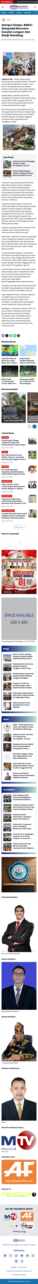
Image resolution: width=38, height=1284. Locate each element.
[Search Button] (35, 7)
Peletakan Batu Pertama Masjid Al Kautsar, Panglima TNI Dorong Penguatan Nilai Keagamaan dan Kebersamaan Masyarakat (23, 666)
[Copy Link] (18, 335)
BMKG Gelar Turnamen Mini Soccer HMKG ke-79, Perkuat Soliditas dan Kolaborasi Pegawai (10, 381)
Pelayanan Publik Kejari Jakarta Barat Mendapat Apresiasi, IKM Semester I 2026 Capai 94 (14, 501)
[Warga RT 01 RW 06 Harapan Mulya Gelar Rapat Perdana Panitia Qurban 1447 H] (7, 686)
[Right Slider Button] (36, 13)
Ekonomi (28, 13)
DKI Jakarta (7, 481)
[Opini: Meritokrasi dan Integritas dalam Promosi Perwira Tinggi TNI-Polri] (7, 767)
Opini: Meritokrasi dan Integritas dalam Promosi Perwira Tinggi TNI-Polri (23, 766)
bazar (5, 452)
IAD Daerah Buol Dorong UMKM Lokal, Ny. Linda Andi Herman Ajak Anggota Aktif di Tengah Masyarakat (14, 457)
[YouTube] (22, 1256)
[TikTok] (33, 1256)
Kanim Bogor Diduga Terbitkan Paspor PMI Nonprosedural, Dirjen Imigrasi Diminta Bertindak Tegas (14, 442)
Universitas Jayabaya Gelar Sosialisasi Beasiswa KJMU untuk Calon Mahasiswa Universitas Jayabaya (22, 826)
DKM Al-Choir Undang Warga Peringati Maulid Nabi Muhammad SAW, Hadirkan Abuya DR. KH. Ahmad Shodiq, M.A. (22, 656)
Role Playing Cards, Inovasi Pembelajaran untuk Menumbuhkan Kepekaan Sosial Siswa (22, 797)
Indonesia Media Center (21, 1281)
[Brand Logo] (11, 1216)
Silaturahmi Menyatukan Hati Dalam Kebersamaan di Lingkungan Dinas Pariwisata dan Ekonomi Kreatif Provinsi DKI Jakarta (23, 695)
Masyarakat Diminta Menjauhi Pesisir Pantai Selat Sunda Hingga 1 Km (28, 361)
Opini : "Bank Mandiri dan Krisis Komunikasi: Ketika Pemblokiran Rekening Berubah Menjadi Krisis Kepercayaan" (23, 727)
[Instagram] (16, 1256)
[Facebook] (3, 335)
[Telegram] (10, 335)
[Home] (4, 20)
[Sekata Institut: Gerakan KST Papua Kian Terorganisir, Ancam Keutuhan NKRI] (7, 738)
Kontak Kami (22, 1267)
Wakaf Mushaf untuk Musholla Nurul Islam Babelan (21, 705)
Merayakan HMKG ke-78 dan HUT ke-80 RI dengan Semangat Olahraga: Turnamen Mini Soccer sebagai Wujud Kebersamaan (27, 381)
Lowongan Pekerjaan (19, 1275)
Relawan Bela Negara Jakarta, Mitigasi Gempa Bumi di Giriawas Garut (23, 173)
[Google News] (27, 1256)
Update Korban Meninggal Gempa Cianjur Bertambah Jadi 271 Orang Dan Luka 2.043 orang (24, 163)
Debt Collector (8, 511)
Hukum (19, 13)
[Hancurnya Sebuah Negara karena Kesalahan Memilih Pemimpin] (7, 776)
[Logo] (19, 1240)
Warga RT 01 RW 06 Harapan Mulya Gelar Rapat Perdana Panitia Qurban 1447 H (22, 685)
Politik (11, 13)
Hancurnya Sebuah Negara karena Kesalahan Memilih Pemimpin (24, 775)
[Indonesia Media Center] (19, 7)
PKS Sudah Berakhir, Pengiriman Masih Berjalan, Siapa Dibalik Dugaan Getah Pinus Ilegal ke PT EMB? (13, 472)
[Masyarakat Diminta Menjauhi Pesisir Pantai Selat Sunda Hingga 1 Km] (28, 350)
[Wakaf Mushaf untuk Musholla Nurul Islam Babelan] (7, 706)
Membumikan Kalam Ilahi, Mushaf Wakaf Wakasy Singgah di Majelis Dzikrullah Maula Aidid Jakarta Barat (23, 676)
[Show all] (34, 649)
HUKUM (5, 437)
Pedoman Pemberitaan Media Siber (19, 1271)
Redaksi (14, 1267)
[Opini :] (7, 728)
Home (4, 13)
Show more (19, 527)
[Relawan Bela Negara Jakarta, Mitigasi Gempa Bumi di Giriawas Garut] (7, 174)
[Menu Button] (3, 7)
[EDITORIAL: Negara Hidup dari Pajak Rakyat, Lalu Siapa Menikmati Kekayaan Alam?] (7, 757)
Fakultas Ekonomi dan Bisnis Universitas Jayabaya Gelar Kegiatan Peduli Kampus (23, 846)
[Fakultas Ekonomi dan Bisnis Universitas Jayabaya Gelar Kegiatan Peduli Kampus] (7, 847)
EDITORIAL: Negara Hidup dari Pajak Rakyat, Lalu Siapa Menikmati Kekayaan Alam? (23, 756)
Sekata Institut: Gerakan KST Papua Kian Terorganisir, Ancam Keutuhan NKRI (23, 737)
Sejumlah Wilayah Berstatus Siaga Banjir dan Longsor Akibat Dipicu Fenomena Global (9, 361)
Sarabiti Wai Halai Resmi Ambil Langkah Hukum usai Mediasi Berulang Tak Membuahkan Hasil (14, 516)
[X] (6, 335)
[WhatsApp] (14, 335)
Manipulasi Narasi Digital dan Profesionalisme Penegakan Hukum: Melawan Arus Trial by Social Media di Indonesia (23, 746)
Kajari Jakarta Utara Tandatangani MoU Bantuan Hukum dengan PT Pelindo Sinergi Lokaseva (13, 486)
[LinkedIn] (16, 1261)
